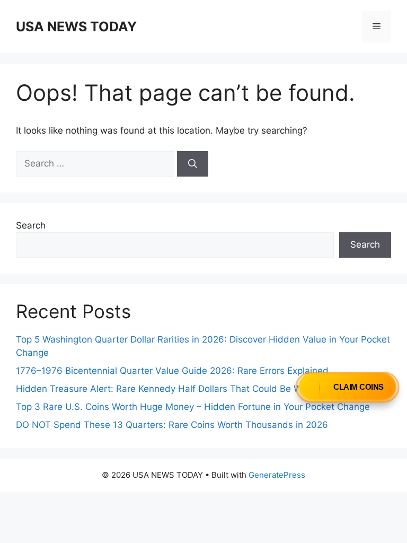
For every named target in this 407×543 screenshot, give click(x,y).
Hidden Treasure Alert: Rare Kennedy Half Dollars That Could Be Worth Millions (184, 388)
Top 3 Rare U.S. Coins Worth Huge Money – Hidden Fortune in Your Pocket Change (193, 406)
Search (31, 225)
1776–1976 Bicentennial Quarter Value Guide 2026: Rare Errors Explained (172, 370)
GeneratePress (277, 475)
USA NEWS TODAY (76, 26)
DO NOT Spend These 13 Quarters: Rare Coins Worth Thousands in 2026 (172, 424)
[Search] (192, 164)
